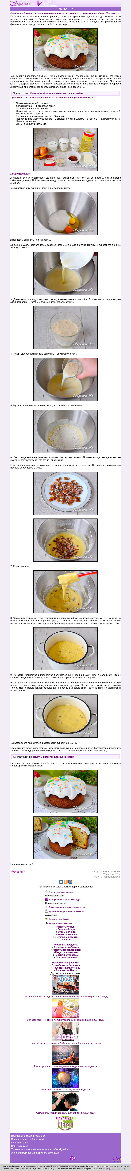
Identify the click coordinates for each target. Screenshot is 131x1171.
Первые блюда (66, 929)
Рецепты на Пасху (66, 970)
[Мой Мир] (70, 882)
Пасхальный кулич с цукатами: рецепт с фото (57, 93)
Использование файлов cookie (28, 1139)
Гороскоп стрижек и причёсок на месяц (67, 907)
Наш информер (19, 1146)
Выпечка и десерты (66, 937)
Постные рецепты (66, 957)
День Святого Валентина (66, 965)
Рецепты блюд (65, 926)
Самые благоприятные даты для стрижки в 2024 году (65, 1113)
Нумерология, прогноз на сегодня (65, 900)
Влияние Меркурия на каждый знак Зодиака (65, 1089)
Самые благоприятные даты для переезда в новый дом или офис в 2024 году (65, 996)
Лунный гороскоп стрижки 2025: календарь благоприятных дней (66, 1043)
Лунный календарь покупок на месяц (66, 911)
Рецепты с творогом (66, 955)
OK (124, 1168)
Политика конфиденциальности (28, 1136)
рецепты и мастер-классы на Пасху (53, 757)
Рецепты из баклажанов (60, 923)
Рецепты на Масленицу (66, 967)
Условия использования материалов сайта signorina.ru (41, 1149)
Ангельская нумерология (61, 892)
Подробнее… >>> (113, 1169)
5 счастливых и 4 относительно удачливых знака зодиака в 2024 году (65, 1020)
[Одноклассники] (66, 882)
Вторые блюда (66, 932)
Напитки (66, 939)
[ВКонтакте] (61, 882)
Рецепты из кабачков (59, 919)
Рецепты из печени (66, 952)
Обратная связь (20, 1142)
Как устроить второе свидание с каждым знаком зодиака (65, 1066)
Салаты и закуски (66, 934)
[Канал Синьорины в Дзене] (65, 1129)
